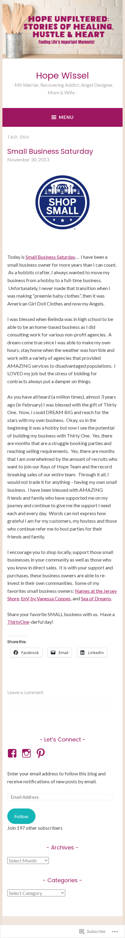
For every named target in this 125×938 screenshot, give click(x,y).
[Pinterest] (42, 753)
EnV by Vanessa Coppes (46, 598)
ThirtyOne (18, 622)
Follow (21, 816)
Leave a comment (25, 692)
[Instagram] (27, 753)
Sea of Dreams (96, 598)
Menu (66, 117)
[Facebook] (13, 753)
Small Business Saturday (50, 151)
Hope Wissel (62, 75)
